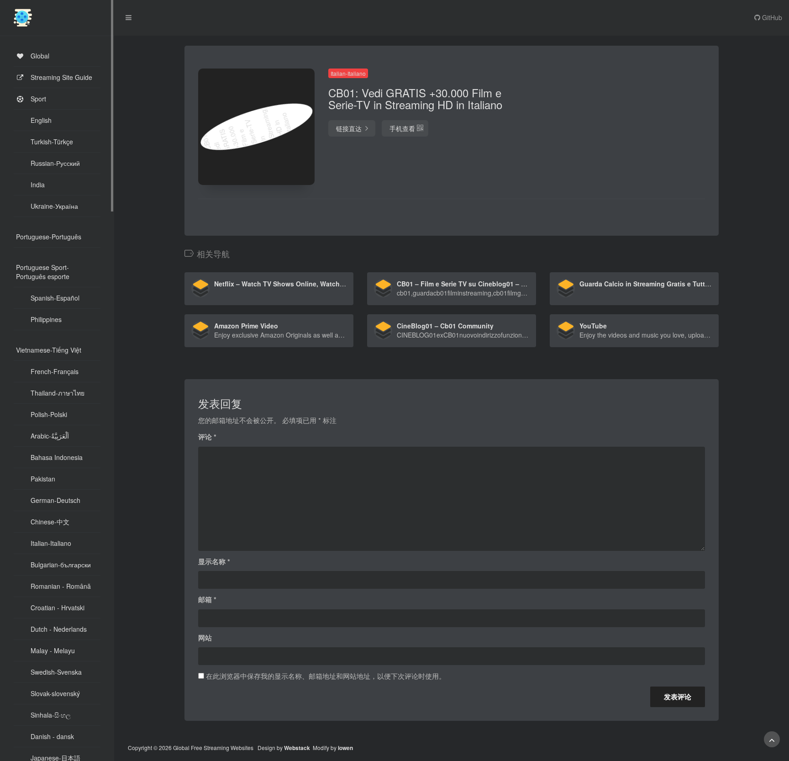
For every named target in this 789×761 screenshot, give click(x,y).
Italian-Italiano (348, 73)
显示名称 (214, 561)
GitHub (771, 17)
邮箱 (207, 599)
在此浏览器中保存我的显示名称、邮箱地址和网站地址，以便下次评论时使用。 (326, 676)
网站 (205, 638)
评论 (207, 437)
